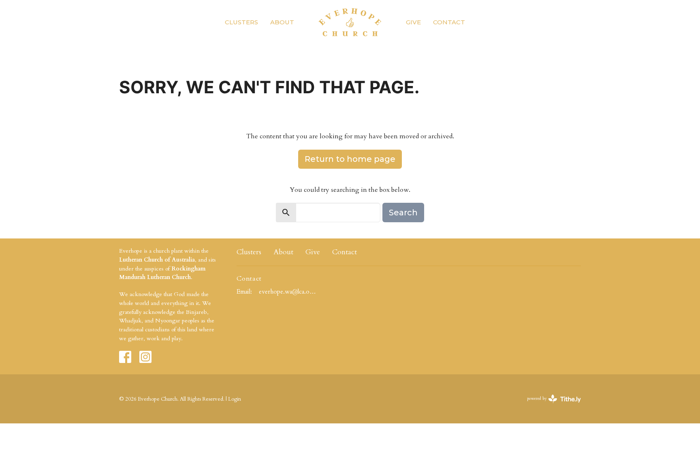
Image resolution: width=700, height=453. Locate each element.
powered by (549, 405)
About (282, 22)
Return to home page (350, 159)
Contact (449, 22)
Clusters (241, 22)
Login (234, 399)
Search (403, 212)
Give (413, 22)
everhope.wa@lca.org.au (288, 292)
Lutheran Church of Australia (157, 260)
